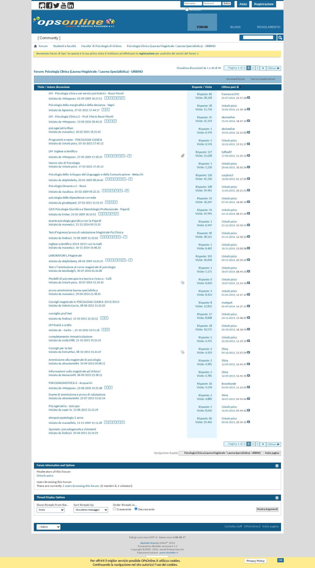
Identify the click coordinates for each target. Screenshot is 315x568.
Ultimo (272, 68)
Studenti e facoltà (64, 46)
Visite (208, 87)
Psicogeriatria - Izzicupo (64, 406)
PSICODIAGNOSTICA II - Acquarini (70, 383)
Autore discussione (58, 87)
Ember (66, 214)
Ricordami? (195, 9)
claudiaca (67, 191)
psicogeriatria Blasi (61, 128)
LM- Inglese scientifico (63, 151)
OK (281, 560)
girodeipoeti (69, 203)
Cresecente (123, 509)
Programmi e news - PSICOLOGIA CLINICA (75, 139)
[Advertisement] (157, 491)
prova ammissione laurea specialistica (73, 290)
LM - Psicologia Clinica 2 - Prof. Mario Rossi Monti (81, 116)
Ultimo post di (230, 87)
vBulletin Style (148, 543)
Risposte (197, 87)
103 (209, 256)
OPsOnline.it (252, 526)
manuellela (69, 423)
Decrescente (146, 509)
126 (209, 175)
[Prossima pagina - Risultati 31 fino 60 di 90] (263, 68)
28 (210, 105)
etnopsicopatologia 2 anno (66, 417)
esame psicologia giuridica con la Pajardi (75, 221)
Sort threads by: (84, 505)
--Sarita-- (67, 330)
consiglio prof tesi (60, 313)
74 (210, 210)
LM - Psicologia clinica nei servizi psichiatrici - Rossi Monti (86, 93)
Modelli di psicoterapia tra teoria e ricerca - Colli (80, 278)
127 (209, 152)
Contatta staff (233, 526)
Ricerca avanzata (264, 44)
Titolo (40, 87)
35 (210, 117)
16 (210, 383)
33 (210, 198)
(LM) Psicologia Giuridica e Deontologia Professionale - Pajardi (89, 209)
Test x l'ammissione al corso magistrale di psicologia (82, 267)
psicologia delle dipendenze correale (72, 197)
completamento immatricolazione (70, 336)
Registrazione (264, 4)
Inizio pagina (272, 453)
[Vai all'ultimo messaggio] (248, 98)
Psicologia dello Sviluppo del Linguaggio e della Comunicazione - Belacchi (96, 174)
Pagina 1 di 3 (236, 67)
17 (210, 314)
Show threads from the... (53, 505)
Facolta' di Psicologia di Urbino (101, 46)
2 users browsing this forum (81, 486)
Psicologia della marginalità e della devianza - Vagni (81, 105)
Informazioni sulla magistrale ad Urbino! (75, 371)
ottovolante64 (70, 363)
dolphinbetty (69, 180)
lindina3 (67, 238)
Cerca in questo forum (263, 79)
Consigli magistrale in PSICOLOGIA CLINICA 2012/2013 (84, 302)
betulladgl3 (69, 271)
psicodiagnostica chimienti (79, 429)
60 (210, 94)
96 (210, 233)
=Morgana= (69, 98)
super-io (67, 410)
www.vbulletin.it (168, 552)
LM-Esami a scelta (60, 325)
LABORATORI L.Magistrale (65, 255)
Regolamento (268, 27)
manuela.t (68, 132)
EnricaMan (68, 352)
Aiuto (243, 4)
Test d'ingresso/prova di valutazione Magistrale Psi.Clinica (86, 232)
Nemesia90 (69, 375)
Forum (202, 27)
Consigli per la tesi (60, 348)
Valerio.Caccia (70, 305)
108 (209, 187)
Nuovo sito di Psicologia (64, 163)
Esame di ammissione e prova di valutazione (77, 394)
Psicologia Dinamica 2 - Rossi (67, 186)
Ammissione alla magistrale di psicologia (75, 359)
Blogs (235, 27)
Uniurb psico (69, 143)
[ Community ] (49, 38)
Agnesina (67, 110)
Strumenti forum (235, 79)
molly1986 (68, 340)
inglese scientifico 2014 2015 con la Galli (75, 244)
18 (210, 326)
